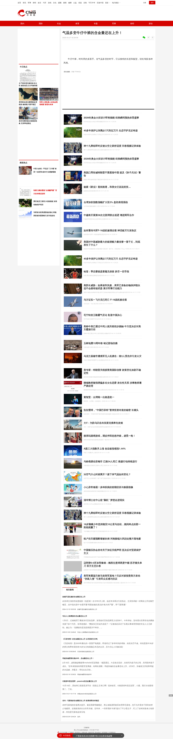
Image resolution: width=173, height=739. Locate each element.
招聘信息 (84, 732)
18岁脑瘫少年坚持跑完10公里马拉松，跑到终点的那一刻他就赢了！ (112, 525)
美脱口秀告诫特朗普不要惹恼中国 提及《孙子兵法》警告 (112, 174)
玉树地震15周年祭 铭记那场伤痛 (101, 343)
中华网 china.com (28, 13)
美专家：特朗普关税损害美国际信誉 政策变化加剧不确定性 (112, 371)
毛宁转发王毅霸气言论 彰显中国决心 (103, 315)
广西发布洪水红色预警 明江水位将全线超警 (94, 735)
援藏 (59, 2)
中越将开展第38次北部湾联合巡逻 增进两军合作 (109, 215)
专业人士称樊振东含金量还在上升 (74, 616)
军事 (29, 2)
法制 (85, 2)
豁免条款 (98, 732)
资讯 (24, 2)
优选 (80, 2)
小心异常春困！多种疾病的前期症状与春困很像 (108, 487)
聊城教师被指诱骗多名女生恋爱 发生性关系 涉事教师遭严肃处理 (113, 384)
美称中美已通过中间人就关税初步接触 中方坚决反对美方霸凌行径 (112, 327)
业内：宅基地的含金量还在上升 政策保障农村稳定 (80, 700)
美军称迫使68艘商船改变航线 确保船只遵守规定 (28, 103)
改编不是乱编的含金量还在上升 (73, 596)
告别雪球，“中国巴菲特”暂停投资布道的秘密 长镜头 (111, 410)
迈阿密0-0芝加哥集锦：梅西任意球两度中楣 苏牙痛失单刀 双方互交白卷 (113, 564)
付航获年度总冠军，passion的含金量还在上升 (79, 681)
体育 (77, 23)
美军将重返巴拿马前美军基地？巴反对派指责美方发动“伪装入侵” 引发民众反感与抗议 (112, 577)
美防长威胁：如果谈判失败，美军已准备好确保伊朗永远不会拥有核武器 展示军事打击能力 (112, 286)
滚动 (151, 23)
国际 (41, 23)
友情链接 (104, 732)
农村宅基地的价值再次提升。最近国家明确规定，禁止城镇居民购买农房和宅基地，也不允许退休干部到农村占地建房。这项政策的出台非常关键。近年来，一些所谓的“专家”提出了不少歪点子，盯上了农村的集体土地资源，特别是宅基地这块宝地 (108, 708)
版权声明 (91, 732)
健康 (70, 2)
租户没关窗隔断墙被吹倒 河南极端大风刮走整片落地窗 (112, 538)
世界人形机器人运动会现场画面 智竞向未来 (48, 103)
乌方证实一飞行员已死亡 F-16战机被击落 (105, 299)
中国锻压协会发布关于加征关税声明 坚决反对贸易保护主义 (112, 551)
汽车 (44, 2)
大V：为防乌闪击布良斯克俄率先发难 (103, 422)
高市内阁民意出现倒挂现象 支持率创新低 (28, 122)
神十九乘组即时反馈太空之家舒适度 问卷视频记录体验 (112, 145)
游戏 (49, 2)
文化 (54, 2)
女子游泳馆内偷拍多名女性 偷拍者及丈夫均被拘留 (28, 84)
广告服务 (71, 732)
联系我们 (78, 732)
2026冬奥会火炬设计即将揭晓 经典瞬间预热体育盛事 (111, 117)
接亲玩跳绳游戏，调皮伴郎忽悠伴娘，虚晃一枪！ (109, 435)
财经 (34, 2)
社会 (59, 23)
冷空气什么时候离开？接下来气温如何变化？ (107, 474)
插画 (64, 2)
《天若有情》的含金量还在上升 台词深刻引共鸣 (79, 639)
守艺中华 (92, 2)
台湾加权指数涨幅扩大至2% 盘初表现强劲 (106, 202)
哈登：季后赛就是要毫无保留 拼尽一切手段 (106, 271)
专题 (96, 23)
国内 (22, 23)
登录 (152, 3)
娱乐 (39, 2)
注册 (144, 3)
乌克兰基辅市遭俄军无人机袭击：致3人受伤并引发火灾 (112, 356)
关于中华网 (63, 732)
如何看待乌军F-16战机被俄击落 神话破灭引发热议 (110, 230)
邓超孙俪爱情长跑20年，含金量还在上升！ (78, 658)
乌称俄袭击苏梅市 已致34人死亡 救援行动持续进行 (110, 461)
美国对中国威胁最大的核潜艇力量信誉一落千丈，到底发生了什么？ (112, 243)
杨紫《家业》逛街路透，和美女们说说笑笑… (107, 186)
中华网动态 (112, 732)
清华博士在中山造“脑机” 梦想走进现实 (104, 500)
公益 (75, 2)
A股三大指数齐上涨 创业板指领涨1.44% (105, 448)
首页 (19, 2)
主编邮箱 (86, 727)
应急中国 (100, 2)
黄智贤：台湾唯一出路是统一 (99, 397)
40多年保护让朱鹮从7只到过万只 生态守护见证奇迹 (111, 130)
